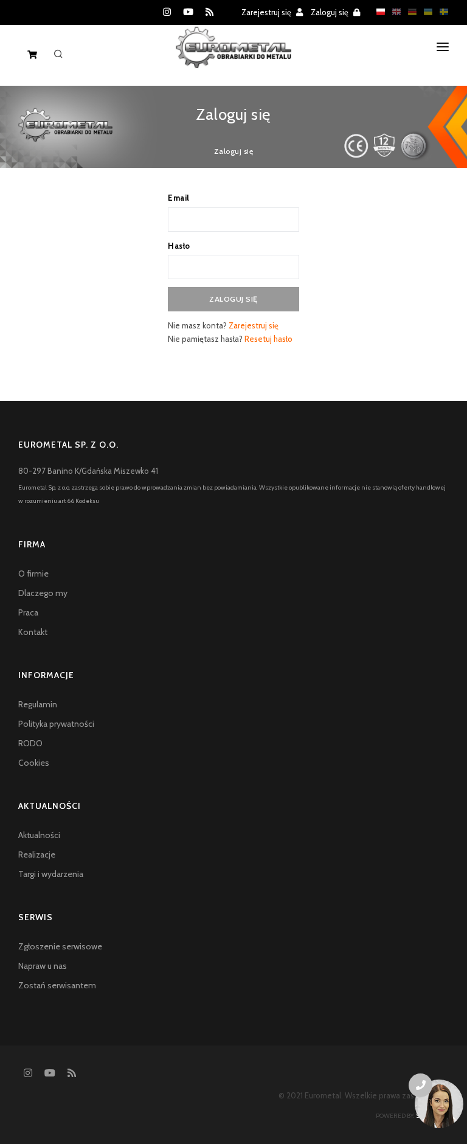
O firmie (33, 573)
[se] (441, 11)
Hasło (179, 246)
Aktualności (39, 835)
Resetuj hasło (268, 339)
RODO (30, 743)
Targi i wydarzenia (50, 873)
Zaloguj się (330, 12)
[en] (393, 11)
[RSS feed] (209, 12)
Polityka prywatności (56, 723)
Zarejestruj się (267, 12)
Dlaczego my (42, 593)
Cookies (33, 762)
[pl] (378, 11)
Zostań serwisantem (57, 985)
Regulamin (37, 704)
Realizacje (36, 854)
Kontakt (32, 631)
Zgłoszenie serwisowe (60, 946)
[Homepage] (234, 57)
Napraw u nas (42, 965)
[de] (409, 11)
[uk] (425, 11)
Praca (28, 612)
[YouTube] (188, 12)
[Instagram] (167, 12)
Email (179, 198)
